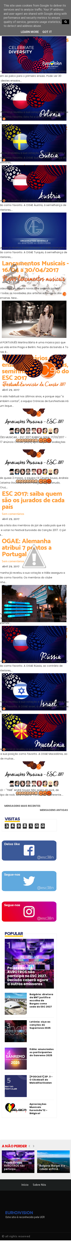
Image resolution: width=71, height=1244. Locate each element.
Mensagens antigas (54, 810)
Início (24, 1184)
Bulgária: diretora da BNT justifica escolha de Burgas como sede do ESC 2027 (41, 1000)
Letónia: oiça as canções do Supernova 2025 (40, 1024)
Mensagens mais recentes (22, 806)
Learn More (30, 32)
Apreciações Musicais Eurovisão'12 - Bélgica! (38, 1108)
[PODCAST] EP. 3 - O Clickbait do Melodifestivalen (41, 1079)
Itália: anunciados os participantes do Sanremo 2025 (41, 1052)
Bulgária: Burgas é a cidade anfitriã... (52, 1167)
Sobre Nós (39, 1184)
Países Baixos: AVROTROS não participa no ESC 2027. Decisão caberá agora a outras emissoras (27, 976)
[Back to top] (62, 1235)
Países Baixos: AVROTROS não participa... (14, 1166)
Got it (47, 32)
